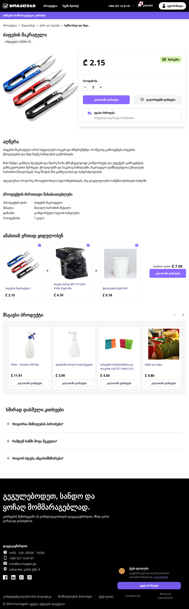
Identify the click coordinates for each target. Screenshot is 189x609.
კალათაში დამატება (106, 99)
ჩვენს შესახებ (71, 6)
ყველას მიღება (149, 585)
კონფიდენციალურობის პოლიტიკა (27, 596)
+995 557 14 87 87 (119, 6)
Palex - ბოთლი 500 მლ (25, 364)
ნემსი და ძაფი (153, 364)
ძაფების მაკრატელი (17, 288)
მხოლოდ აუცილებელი (165, 595)
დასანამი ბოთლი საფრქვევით (74, 364)
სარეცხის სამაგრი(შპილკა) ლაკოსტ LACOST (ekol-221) (116, 366)
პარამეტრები (133, 595)
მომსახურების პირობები (75, 596)
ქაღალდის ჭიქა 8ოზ (115, 288)
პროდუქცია (50, 6)
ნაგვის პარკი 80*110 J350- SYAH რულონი (70, 286)
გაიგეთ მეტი (161, 577)
